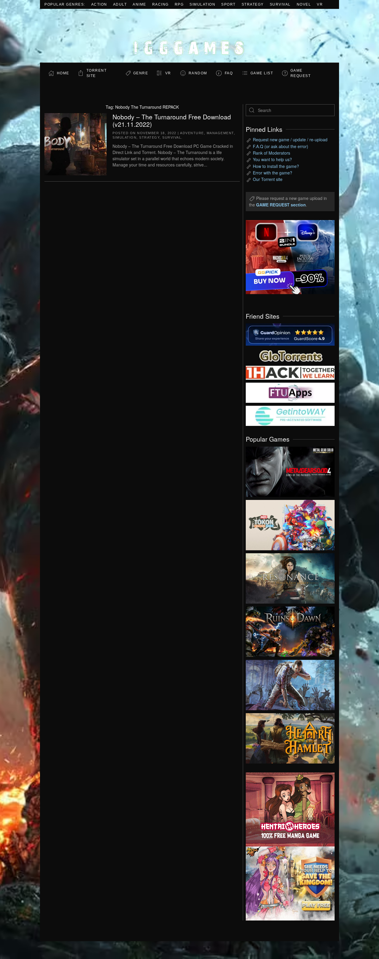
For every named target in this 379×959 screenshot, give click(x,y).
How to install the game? (276, 166)
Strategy (253, 4)
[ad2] (287, 809)
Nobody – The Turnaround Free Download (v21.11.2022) (172, 120)
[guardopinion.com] (290, 334)
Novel (304, 4)
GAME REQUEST (300, 73)
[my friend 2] (290, 355)
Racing (160, 4)
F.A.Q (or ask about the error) (280, 146)
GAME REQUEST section (281, 205)
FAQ (229, 73)
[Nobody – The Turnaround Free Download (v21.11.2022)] (75, 143)
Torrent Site (96, 73)
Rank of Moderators (271, 153)
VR (320, 4)
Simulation (202, 4)
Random (198, 73)
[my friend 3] (290, 372)
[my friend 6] (290, 392)
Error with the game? (272, 173)
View (290, 470)
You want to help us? (272, 159)
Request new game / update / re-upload (290, 139)
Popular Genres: (64, 4)
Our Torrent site (267, 179)
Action (99, 4)
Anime (139, 4)
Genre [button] (140, 73)
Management (220, 133)
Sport (228, 4)
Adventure (192, 133)
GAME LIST (261, 73)
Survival (280, 4)
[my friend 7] (290, 415)
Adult (120, 4)
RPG (179, 4)
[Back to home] (189, 35)
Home (63, 73)
